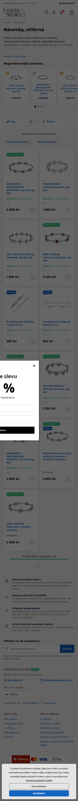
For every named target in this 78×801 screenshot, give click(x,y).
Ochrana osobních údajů (39, 780)
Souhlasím (39, 793)
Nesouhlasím (39, 786)
